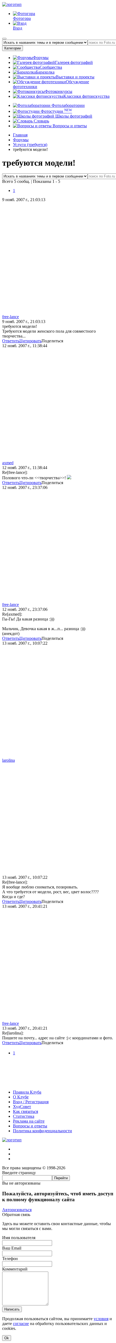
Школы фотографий (73, 116)
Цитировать (30, 341)
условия (101, 1318)
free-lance (10, 316)
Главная (20, 135)
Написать (12, 1309)
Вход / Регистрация (31, 1101)
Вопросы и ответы (69, 126)
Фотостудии (56, 111)
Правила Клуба (27, 1092)
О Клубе (21, 1097)
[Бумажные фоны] (58, 1083)
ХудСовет (22, 1106)
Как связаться (25, 1111)
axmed (7, 462)
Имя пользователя (18, 1237)
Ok (6, 1338)
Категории (12, 48)
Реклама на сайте (29, 1121)
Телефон (10, 1258)
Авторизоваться (17, 1209)
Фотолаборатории (67, 105)
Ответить (10, 341)
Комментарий (15, 1269)
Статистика (23, 1116)
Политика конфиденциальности (42, 1130)
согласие (21, 1323)
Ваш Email (11, 1248)
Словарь (41, 121)
